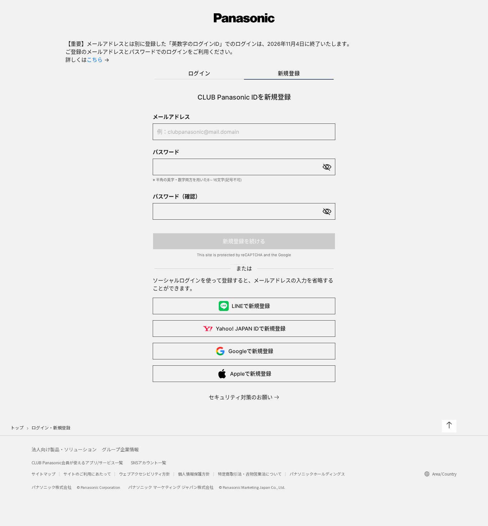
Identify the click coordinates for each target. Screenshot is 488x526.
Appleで (250, 373)
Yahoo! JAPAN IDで (250, 328)
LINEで (251, 306)
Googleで (250, 351)
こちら (95, 59)
